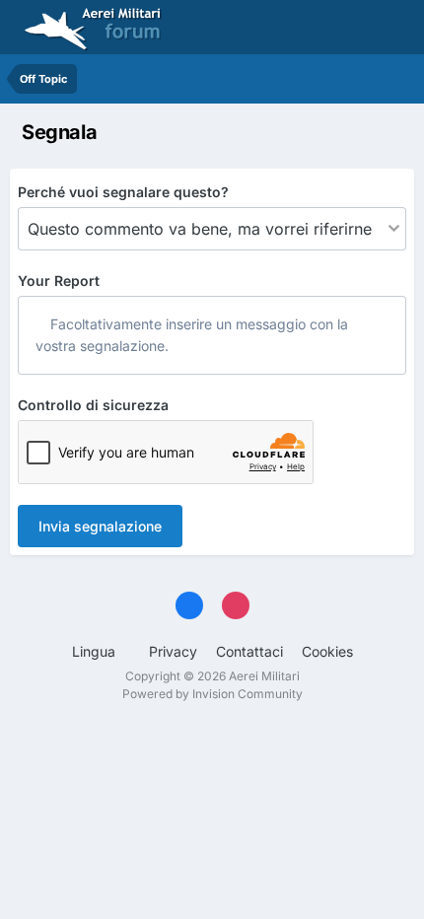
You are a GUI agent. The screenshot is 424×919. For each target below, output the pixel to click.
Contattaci (249, 651)
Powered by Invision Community (212, 693)
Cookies (327, 651)
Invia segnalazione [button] (100, 526)
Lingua (95, 651)
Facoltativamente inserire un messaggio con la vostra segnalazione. (191, 335)
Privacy (173, 651)
